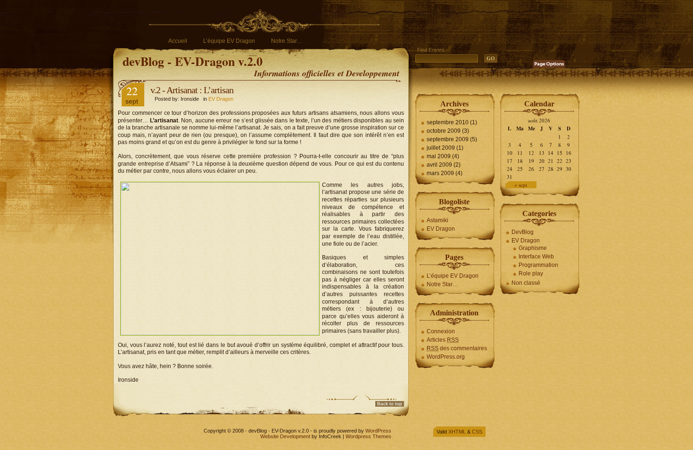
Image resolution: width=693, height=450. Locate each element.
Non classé (526, 283)
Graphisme (533, 248)
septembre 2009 (448, 139)
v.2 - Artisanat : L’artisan (191, 90)
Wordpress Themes (368, 436)
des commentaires (457, 348)
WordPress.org (446, 357)
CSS (477, 431)
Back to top (389, 403)
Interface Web (536, 256)
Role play (531, 273)
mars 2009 (440, 173)
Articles (443, 340)
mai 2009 (439, 156)
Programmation (538, 265)
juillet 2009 (441, 148)
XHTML (457, 431)
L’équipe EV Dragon (229, 41)
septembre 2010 (448, 122)
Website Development (285, 436)
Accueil (177, 41)
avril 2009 (439, 164)
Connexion (441, 331)
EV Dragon (220, 99)
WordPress (378, 431)
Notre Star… (287, 41)
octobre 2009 (444, 131)
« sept (520, 184)
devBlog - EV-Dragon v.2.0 (193, 61)
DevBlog (523, 232)
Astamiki (437, 220)
